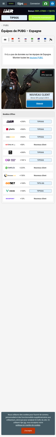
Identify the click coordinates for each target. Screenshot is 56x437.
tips (22, 3)
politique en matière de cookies (28, 425)
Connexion (35, 3)
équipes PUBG (36, 57)
